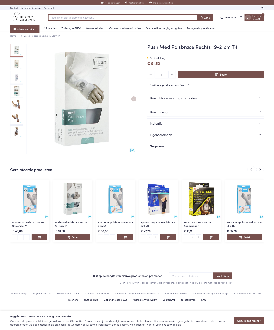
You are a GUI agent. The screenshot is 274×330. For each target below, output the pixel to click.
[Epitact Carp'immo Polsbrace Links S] (158, 199)
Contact (14, 7)
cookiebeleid (174, 324)
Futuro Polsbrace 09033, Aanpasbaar (198, 223)
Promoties (51, 28)
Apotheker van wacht (145, 299)
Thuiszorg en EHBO (71, 28)
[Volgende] (133, 98)
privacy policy (225, 282)
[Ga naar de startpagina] (26, 17)
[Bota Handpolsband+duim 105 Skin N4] (244, 199)
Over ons (73, 299)
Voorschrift (48, 7)
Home (13, 35)
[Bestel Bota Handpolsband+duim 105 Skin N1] (125, 237)
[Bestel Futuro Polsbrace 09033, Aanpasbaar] (211, 237)
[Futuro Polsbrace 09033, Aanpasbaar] (201, 199)
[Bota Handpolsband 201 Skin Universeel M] (29, 199)
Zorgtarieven (188, 299)
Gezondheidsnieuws (30, 7)
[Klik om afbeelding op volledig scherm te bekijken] (81, 99)
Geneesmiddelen (94, 28)
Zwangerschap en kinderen (201, 28)
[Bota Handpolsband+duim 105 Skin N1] (115, 199)
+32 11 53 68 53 (101, 293)
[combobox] (122, 17)
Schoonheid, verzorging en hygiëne (164, 28)
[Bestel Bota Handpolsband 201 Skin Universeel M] (39, 237)
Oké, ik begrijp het (249, 321)
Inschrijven (222, 276)
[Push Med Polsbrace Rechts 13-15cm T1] (72, 199)
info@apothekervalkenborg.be (144, 293)
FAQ (203, 299)
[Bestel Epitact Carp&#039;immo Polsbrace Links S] (168, 237)
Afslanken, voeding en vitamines (124, 28)
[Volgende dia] (260, 169)
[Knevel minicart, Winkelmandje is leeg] (248, 17)
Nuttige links (91, 299)
